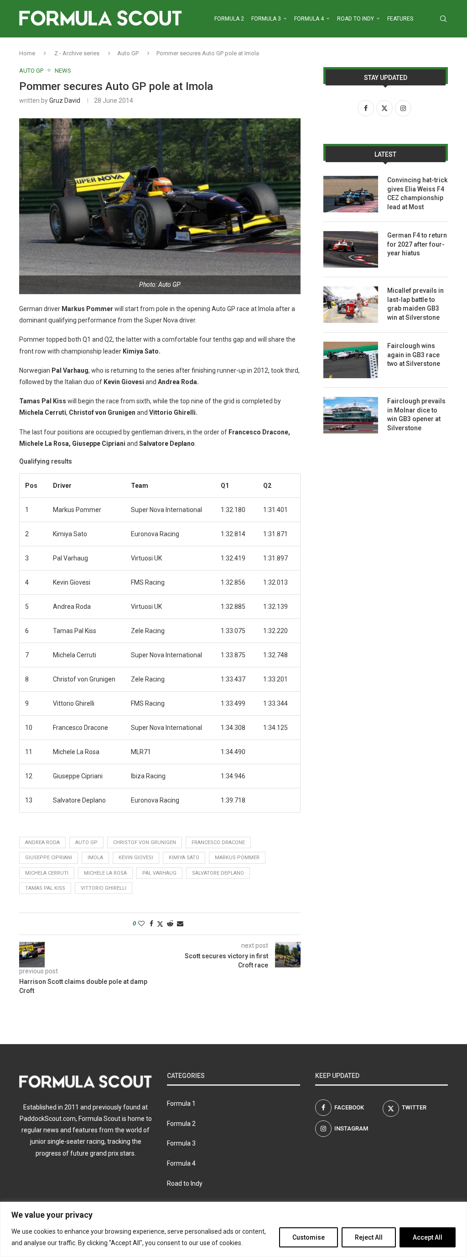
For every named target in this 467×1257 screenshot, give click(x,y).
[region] (233, 1229)
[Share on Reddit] (170, 923)
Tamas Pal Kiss (45, 888)
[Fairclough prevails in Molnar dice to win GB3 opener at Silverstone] (350, 415)
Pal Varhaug (159, 873)
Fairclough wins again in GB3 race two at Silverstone (413, 354)
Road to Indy (355, 19)
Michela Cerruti (46, 873)
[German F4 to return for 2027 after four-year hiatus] (350, 249)
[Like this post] (141, 923)
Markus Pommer (237, 858)
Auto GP (128, 53)
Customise (308, 1237)
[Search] (443, 18)
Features (400, 19)
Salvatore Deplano (218, 873)
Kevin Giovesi (136, 858)
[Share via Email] (180, 923)
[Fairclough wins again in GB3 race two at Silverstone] (350, 360)
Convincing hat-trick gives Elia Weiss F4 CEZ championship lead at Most (417, 193)
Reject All (369, 1237)
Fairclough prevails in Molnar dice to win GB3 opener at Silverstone (416, 414)
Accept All (427, 1237)
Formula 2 (229, 19)
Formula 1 (181, 1103)
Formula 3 (266, 19)
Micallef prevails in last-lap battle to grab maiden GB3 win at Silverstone (415, 304)
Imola (95, 858)
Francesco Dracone (218, 842)
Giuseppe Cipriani (48, 858)
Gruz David (64, 100)
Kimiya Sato (184, 858)
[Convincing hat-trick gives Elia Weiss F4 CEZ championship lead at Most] (350, 194)
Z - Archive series (76, 53)
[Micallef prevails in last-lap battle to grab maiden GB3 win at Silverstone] (350, 304)
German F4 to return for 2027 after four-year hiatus (417, 244)
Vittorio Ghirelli (103, 888)
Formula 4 (309, 19)
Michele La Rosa (105, 873)
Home (27, 53)
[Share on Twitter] (160, 924)
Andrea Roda (42, 842)
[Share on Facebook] (151, 923)
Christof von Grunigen (144, 842)
